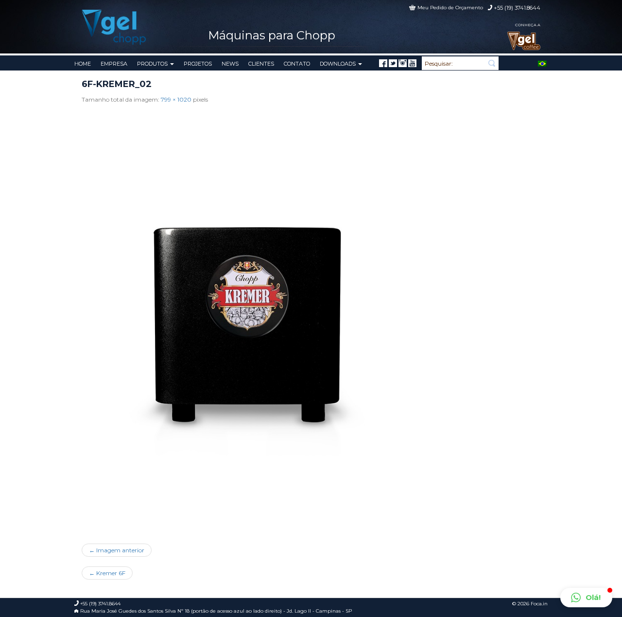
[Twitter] (393, 63)
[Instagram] (402, 63)
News (230, 63)
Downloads (338, 63)
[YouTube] (412, 63)
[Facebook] (383, 63)
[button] (586, 597)
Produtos (153, 63)
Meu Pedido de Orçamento (450, 7)
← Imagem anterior (116, 550)
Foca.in (539, 603)
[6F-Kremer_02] (252, 320)
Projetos (198, 63)
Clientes (261, 63)
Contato (297, 63)
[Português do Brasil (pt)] (542, 63)
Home (82, 63)
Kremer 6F (107, 573)
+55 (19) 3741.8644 (517, 7)
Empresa (114, 63)
